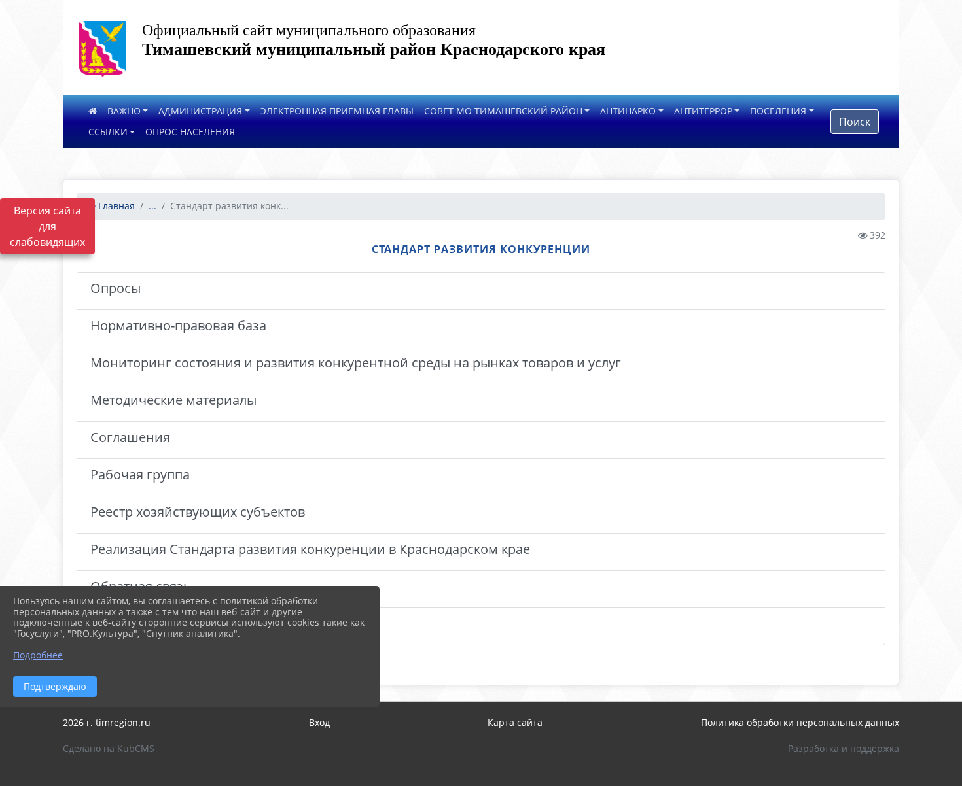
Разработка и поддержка (843, 748)
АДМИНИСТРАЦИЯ (200, 111)
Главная (115, 205)
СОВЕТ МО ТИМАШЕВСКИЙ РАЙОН (503, 111)
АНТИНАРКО (628, 111)
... (152, 205)
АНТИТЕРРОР (703, 111)
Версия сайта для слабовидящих (47, 226)
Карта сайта (515, 722)
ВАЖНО (124, 111)
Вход (319, 722)
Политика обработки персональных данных (800, 722)
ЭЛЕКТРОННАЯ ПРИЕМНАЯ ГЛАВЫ (337, 111)
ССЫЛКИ (108, 132)
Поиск (854, 121)
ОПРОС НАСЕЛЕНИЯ (190, 132)
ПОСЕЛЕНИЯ (778, 111)
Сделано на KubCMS (108, 748)
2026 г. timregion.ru (107, 722)
